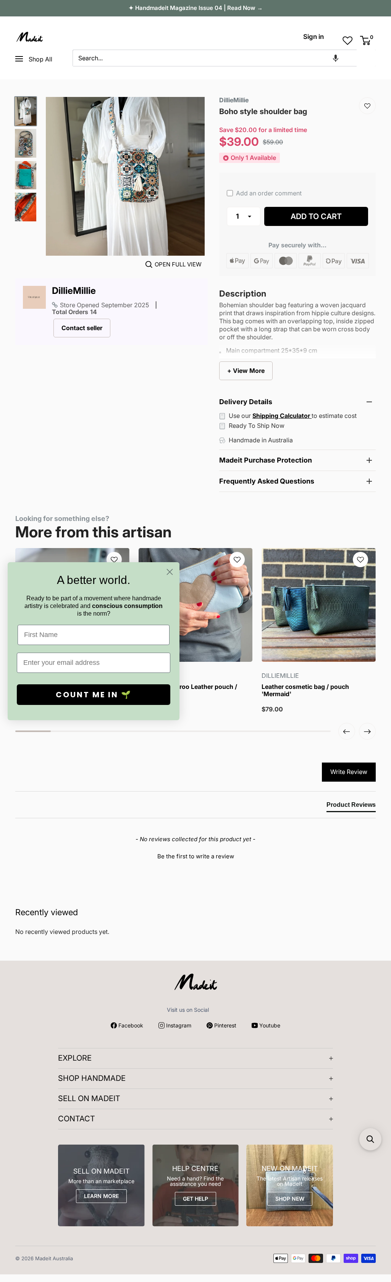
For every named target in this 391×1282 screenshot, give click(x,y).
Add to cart (316, 216)
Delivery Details (245, 402)
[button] (335, 58)
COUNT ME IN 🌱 (94, 694)
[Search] (366, 58)
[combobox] (215, 58)
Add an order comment (268, 193)
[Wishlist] (367, 105)
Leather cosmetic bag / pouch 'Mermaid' (305, 690)
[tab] (351, 806)
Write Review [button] (348, 772)
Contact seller (81, 328)
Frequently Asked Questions (266, 481)
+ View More (246, 370)
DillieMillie (74, 291)
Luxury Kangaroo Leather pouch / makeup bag (188, 690)
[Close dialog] (169, 572)
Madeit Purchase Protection (265, 460)
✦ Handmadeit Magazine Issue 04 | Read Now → (196, 7)
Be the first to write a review (195, 856)
